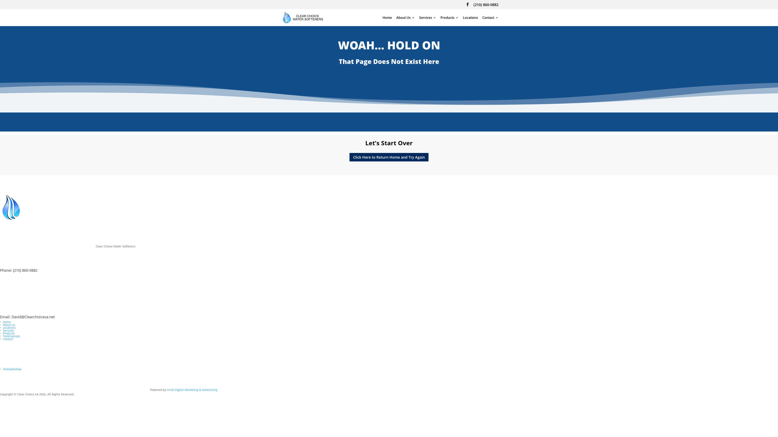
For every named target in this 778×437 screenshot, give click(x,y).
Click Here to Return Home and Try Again (389, 157)
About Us (403, 18)
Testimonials (11, 336)
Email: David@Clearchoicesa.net (27, 316)
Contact (488, 18)
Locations (470, 18)
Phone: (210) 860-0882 (18, 270)
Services (425, 18)
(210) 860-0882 (485, 5)
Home (387, 18)
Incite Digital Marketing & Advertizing (192, 390)
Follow (17, 369)
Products (447, 18)
